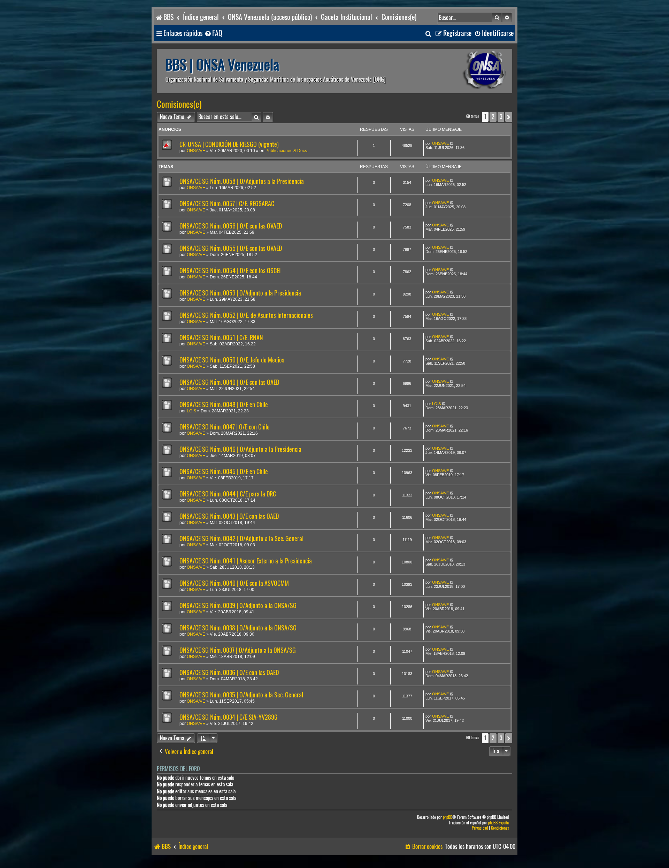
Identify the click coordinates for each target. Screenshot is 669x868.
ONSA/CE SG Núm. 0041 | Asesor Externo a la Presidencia (245, 560)
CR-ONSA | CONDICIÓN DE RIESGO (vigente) (229, 144)
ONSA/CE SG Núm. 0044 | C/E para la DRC (227, 493)
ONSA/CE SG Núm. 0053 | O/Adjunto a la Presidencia (240, 293)
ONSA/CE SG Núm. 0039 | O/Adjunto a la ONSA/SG (238, 605)
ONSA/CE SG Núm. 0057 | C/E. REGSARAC (226, 203)
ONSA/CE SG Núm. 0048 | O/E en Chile (223, 404)
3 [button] (501, 116)
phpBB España (498, 822)
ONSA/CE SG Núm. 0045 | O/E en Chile (223, 471)
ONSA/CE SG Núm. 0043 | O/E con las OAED (229, 516)
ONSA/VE (196, 151)
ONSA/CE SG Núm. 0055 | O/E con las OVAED (230, 248)
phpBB (447, 817)
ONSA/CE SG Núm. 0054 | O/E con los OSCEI (229, 270)
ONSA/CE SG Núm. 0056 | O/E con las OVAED (230, 226)
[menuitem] (213, 33)
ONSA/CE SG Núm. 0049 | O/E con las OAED (229, 382)
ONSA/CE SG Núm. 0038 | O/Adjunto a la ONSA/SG (238, 627)
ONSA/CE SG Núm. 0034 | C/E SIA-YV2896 (228, 717)
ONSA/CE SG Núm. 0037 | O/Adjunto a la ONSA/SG (237, 650)
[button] (508, 117)
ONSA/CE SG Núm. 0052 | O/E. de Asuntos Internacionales (246, 315)
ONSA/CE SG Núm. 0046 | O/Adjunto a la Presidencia (240, 449)
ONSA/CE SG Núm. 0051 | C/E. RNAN (221, 337)
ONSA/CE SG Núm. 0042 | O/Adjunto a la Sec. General (241, 538)
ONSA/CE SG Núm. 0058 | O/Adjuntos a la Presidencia (241, 181)
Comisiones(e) (179, 104)
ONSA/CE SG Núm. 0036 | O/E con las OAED (229, 672)
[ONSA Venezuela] (468, 71)
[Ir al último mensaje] (452, 143)
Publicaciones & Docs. (287, 151)
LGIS (191, 411)
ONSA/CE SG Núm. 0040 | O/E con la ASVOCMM (234, 583)
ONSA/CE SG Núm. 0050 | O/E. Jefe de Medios (231, 360)
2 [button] (493, 116)
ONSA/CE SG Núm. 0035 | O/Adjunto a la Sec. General (241, 694)
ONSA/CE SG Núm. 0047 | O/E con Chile (224, 426)
